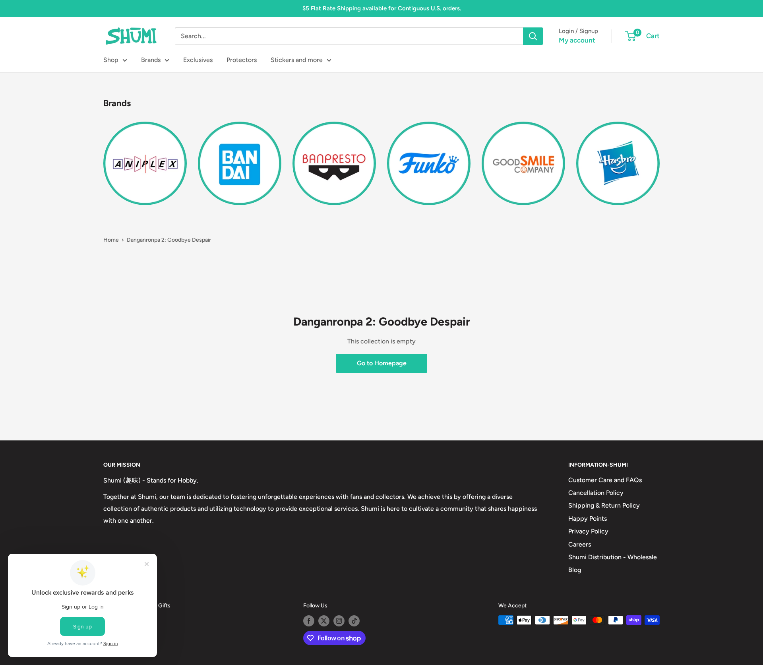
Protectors (242, 60)
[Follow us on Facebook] (308, 620)
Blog (574, 570)
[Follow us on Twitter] (323, 620)
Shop (110, 60)
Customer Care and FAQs (605, 480)
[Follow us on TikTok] (354, 620)
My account (577, 40)
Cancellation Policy (596, 492)
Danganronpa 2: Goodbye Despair (169, 240)
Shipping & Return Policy (604, 505)
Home (111, 240)
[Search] (533, 36)
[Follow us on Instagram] (339, 620)
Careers (579, 544)
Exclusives (198, 60)
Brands (151, 60)
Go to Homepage (382, 363)
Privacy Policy (588, 531)
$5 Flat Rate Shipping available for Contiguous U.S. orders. (381, 8)
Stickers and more (297, 60)
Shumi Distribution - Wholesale (612, 557)
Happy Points (587, 518)
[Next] (659, 158)
